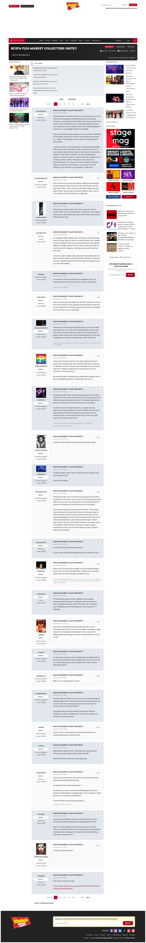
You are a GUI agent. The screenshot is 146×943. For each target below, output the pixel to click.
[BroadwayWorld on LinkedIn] (120, 930)
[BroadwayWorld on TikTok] (124, 930)
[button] (135, 40)
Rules (133, 50)
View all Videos (111, 122)
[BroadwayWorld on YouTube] (133, 930)
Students (74, 40)
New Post (105, 50)
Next (88, 104)
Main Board (109, 47)
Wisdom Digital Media (104, 938)
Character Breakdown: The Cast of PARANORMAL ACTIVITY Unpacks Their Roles (45, 90)
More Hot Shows (113, 197)
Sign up (130, 275)
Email (62, 99)
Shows (47, 40)
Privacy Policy (130, 938)
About (96, 935)
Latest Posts (120, 47)
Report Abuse (124, 50)
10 (82, 104)
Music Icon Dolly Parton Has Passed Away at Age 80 (18, 89)
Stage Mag (95, 40)
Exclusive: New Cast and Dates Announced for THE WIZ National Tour (19, 121)
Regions (125, 935)
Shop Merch (15, 6)
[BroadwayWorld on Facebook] (111, 930)
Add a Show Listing (27, 6)
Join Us (108, 935)
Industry (54, 40)
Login (128, 40)
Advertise (90, 935)
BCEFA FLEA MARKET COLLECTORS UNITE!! (68, 110)
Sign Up (128, 923)
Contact (102, 935)
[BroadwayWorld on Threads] (129, 930)
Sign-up (124, 5)
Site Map (132, 935)
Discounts (129, 197)
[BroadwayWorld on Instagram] (115, 930)
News (41, 40)
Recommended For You (114, 205)
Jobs (67, 40)
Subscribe (72, 99)
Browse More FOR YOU (120, 257)
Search (114, 50)
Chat (61, 40)
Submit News (117, 935)
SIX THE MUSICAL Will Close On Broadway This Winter (18, 105)
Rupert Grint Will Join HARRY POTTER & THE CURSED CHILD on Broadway (18, 73)
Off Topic (131, 47)
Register (118, 40)
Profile (40, 114)
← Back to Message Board (20, 55)
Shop (80, 40)
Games (87, 40)
